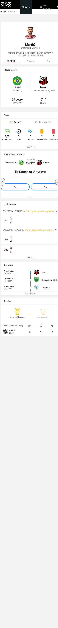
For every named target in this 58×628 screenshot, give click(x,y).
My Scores (47, 7)
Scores (26, 7)
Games (30, 61)
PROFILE (11, 61)
